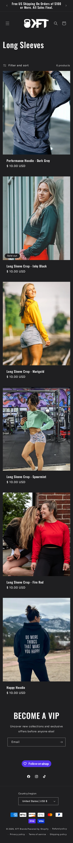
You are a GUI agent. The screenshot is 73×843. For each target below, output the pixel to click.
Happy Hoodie (16, 687)
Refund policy (59, 829)
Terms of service (37, 834)
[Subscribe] (61, 742)
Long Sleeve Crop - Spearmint (26, 477)
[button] (7, 23)
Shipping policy (58, 834)
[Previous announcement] (7, 5)
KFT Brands (21, 829)
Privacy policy (17, 834)
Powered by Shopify (38, 829)
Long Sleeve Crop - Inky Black (27, 266)
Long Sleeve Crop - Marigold (25, 371)
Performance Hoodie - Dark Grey (28, 161)
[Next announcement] (66, 5)
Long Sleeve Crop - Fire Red (25, 582)
